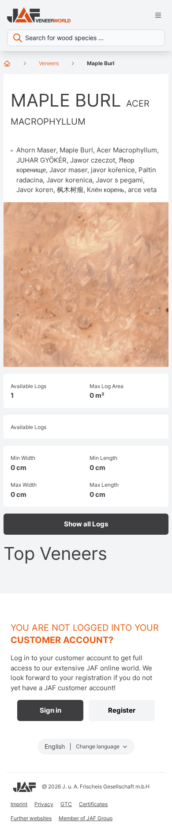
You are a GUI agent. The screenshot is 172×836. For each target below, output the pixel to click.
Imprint (19, 804)
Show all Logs (86, 524)
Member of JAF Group (85, 818)
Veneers (49, 63)
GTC (66, 804)
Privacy (43, 804)
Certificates (93, 804)
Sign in (50, 710)
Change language (98, 746)
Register (121, 710)
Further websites (31, 818)
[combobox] (86, 38)
